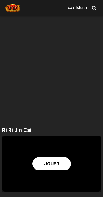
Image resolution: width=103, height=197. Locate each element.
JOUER (51, 164)
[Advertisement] (51, 72)
